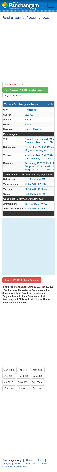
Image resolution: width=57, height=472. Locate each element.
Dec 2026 (37, 388)
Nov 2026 (23, 388)
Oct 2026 (9, 388)
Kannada (30, 463)
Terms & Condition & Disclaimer (25, 465)
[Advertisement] (28, 51)
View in (24, 89)
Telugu (6, 463)
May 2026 (23, 375)
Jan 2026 (9, 369)
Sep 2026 (37, 382)
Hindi (40, 460)
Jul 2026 (8, 382)
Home (29, 460)
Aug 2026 (22, 382)
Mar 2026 (38, 369)
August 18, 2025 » (13, 95)
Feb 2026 (23, 369)
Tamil (18, 463)
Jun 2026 (37, 375)
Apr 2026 (9, 375)
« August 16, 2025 (13, 84)
